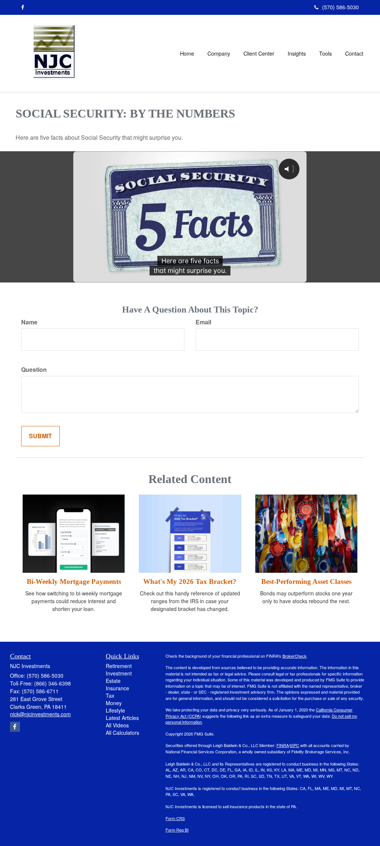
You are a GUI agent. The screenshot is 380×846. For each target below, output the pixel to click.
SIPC (294, 745)
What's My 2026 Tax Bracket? (189, 581)
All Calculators (122, 732)
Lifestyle (115, 710)
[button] (219, 53)
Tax (110, 695)
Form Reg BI (177, 830)
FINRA (282, 745)
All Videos (117, 725)
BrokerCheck (294, 656)
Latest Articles (122, 717)
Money (114, 703)
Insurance (117, 688)
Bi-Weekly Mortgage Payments (74, 581)
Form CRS (175, 818)
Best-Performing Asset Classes (306, 581)
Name (29, 322)
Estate (113, 680)
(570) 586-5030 (340, 7)
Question (34, 370)
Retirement (119, 666)
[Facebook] (22, 7)
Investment (119, 673)
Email (203, 322)
